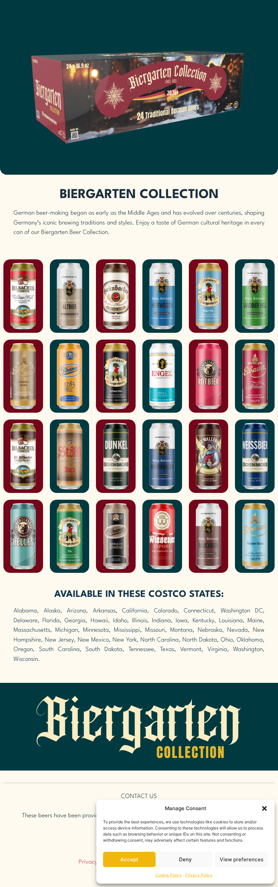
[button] (264, 808)
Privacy (88, 862)
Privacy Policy (199, 875)
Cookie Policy (168, 875)
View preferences (241, 859)
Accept (129, 859)
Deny (185, 859)
